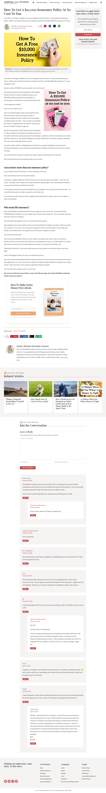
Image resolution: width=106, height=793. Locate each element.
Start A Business (67, 2)
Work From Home (55, 2)
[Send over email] (59, 26)
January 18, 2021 (27, 575)
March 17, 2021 (26, 666)
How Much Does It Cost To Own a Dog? (39, 400)
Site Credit (68, 790)
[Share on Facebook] (50, 26)
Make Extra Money (42, 2)
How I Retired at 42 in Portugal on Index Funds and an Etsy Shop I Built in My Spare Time (65, 404)
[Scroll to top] (102, 787)
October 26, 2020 (27, 480)
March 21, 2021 (27, 691)
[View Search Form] (101, 2)
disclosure (44, 71)
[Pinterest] (16, 781)
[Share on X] (54, 26)
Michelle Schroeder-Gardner (38, 505)
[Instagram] (12, 781)
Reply (25, 497)
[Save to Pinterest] (45, 26)
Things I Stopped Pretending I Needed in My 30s (15, 401)
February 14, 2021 (27, 601)
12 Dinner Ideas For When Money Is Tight (90, 400)
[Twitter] (5, 781)
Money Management (81, 2)
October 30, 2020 (27, 553)
